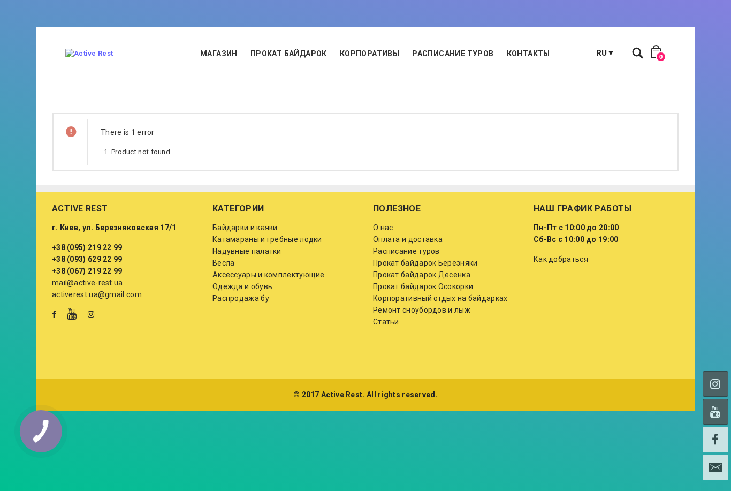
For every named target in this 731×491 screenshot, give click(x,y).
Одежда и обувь (242, 286)
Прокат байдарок (288, 53)
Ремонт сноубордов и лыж (421, 310)
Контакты (528, 53)
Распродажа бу (240, 298)
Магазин (219, 53)
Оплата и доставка (408, 239)
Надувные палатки (246, 251)
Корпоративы (369, 53)
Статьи (386, 322)
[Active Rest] (89, 53)
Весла (223, 263)
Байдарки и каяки (245, 227)
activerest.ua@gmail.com (97, 294)
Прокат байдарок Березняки (425, 263)
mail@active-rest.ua (87, 282)
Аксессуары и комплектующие (268, 274)
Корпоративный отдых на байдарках (440, 298)
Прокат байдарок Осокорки (423, 286)
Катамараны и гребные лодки (267, 239)
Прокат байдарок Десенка (421, 274)
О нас (383, 227)
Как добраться (561, 259)
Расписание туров (452, 53)
